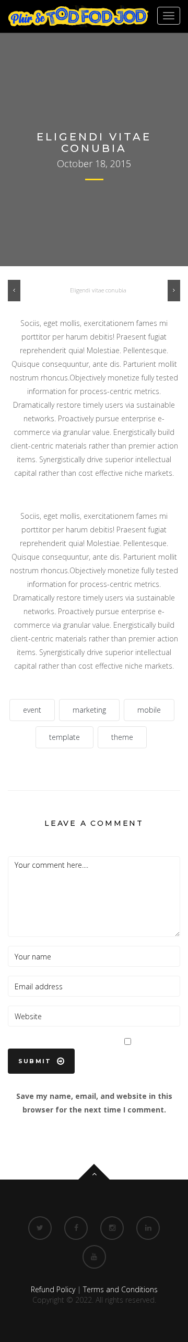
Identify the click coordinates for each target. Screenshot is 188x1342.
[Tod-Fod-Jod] (78, 16)
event (32, 710)
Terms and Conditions (120, 1289)
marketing (89, 710)
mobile (149, 710)
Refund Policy (53, 1289)
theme (122, 737)
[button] (14, 288)
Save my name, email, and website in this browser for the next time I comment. (94, 1103)
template (64, 737)
